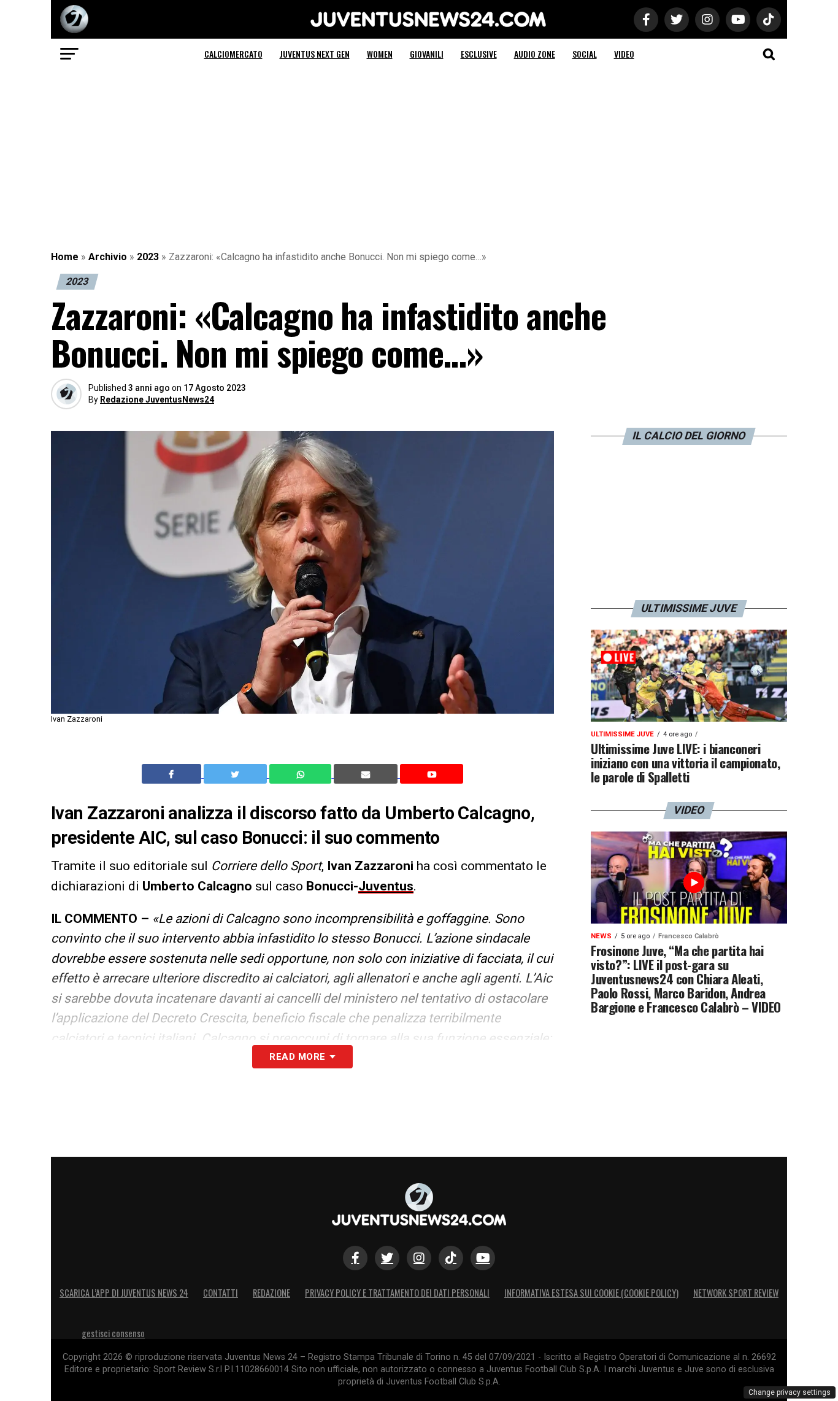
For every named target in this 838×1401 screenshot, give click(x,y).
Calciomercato (233, 53)
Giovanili (427, 53)
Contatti (220, 1292)
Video (624, 53)
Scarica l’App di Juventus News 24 (124, 1292)
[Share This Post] (301, 774)
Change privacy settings (789, 1392)
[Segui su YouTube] (483, 1258)
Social (584, 53)
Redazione (271, 1292)
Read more (297, 1056)
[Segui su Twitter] (387, 1258)
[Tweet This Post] (236, 774)
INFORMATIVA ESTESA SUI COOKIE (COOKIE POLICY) (591, 1292)
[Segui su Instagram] (419, 1258)
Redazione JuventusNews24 (157, 399)
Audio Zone (534, 53)
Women (380, 53)
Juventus (385, 886)
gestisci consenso (113, 1333)
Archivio (107, 257)
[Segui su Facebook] (355, 1258)
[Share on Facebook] (173, 774)
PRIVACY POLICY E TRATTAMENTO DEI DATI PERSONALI (397, 1292)
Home (65, 257)
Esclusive (479, 53)
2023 (148, 257)
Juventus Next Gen (315, 53)
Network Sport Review (735, 1292)
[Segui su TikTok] (451, 1258)
